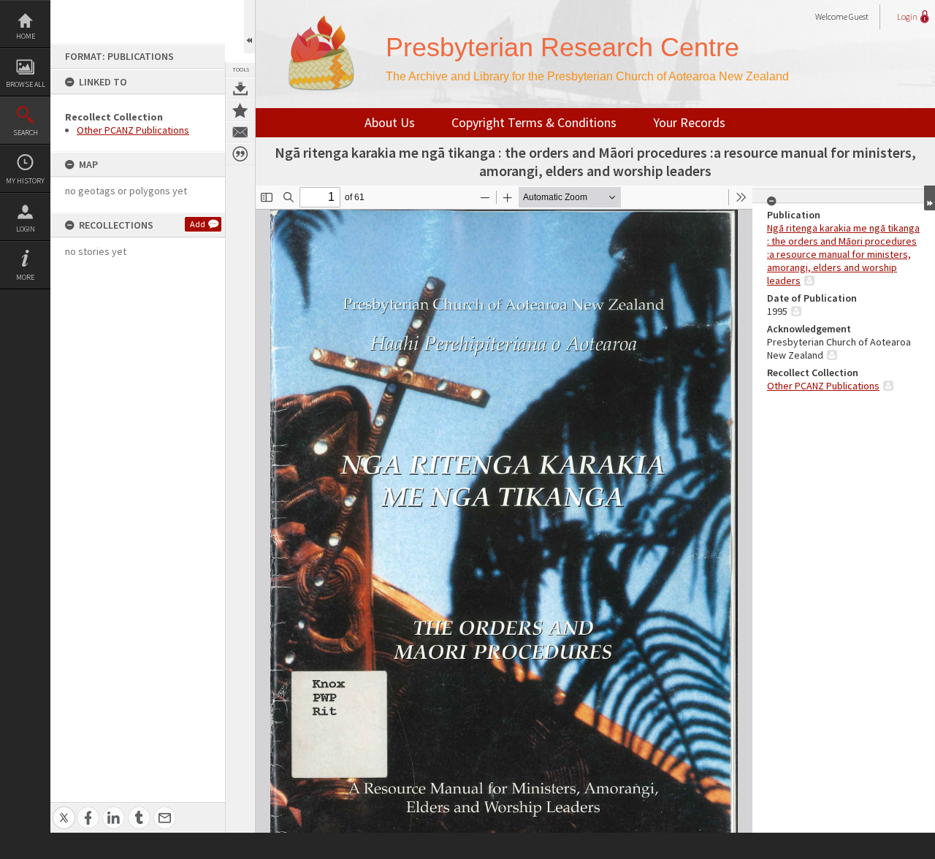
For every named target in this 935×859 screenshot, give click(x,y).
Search (25, 132)
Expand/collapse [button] (929, 198)
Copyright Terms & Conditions (534, 122)
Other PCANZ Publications (133, 130)
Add (197, 223)
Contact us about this (240, 132)
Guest (859, 16)
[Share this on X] (64, 809)
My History (25, 181)
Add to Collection (240, 110)
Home (25, 36)
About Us (390, 122)
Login (25, 229)
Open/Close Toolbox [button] (249, 26)
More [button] (25, 277)
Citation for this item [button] (240, 154)
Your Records (689, 122)
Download (240, 88)
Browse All (25, 84)
